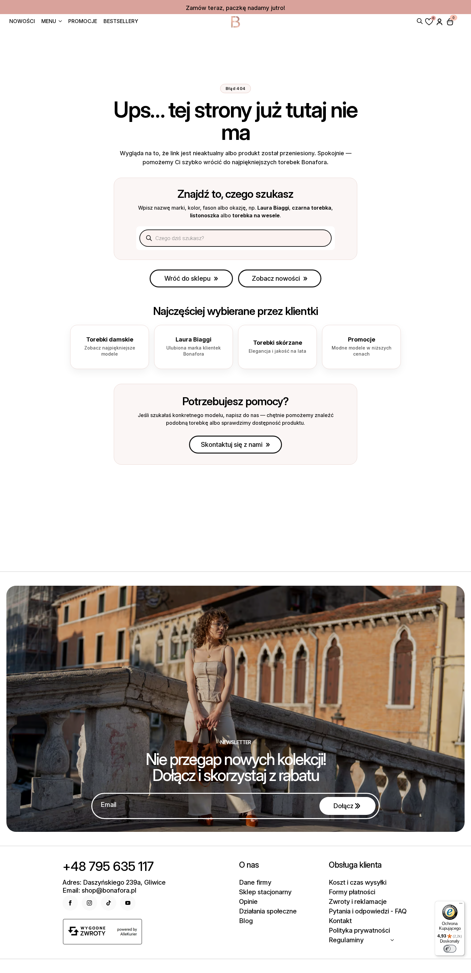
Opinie (248, 901)
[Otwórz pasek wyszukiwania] (420, 20)
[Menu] (461, 905)
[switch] (449, 949)
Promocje (82, 21)
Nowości (22, 21)
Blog (246, 921)
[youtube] (128, 903)
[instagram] (89, 903)
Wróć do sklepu (187, 278)
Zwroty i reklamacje (358, 901)
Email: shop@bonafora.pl (99, 890)
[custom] (108, 903)
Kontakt (340, 921)
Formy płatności (352, 892)
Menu (48, 21)
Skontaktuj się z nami (231, 444)
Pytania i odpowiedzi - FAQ (368, 911)
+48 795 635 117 (107, 866)
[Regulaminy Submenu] (394, 940)
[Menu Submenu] (59, 22)
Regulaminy (346, 940)
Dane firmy (255, 882)
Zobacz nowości (276, 278)
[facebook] (70, 903)
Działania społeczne (268, 911)
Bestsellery (120, 21)
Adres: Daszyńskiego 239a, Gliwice (114, 882)
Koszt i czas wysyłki (357, 882)
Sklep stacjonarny (265, 892)
